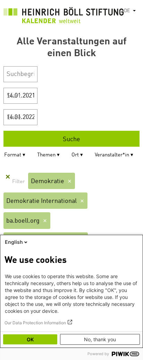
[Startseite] (63, 16)
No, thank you (100, 339)
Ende (14, 117)
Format (12, 155)
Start (14, 96)
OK (30, 339)
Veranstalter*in (112, 155)
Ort (75, 155)
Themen (46, 155)
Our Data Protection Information (35, 322)
